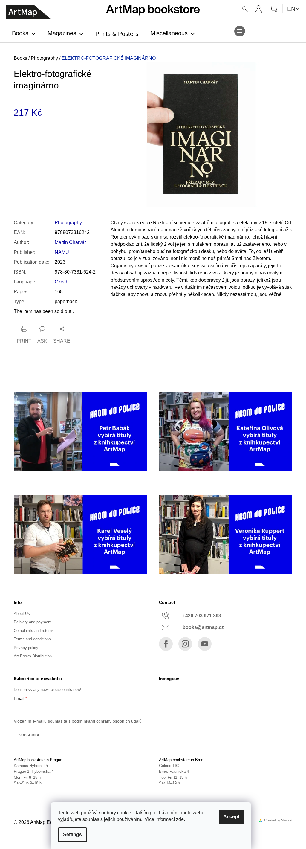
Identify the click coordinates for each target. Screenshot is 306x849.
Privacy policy (26, 647)
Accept (231, 816)
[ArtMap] (28, 12)
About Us (22, 613)
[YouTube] (205, 644)
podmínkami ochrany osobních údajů (107, 721)
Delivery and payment (32, 622)
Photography (68, 222)
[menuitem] (24, 34)
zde (180, 819)
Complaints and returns (34, 630)
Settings (72, 834)
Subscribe (29, 735)
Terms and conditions (32, 639)
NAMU (62, 252)
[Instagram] (185, 644)
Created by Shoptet (278, 820)
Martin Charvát (70, 242)
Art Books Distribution (33, 656)
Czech (61, 281)
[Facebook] (166, 644)
